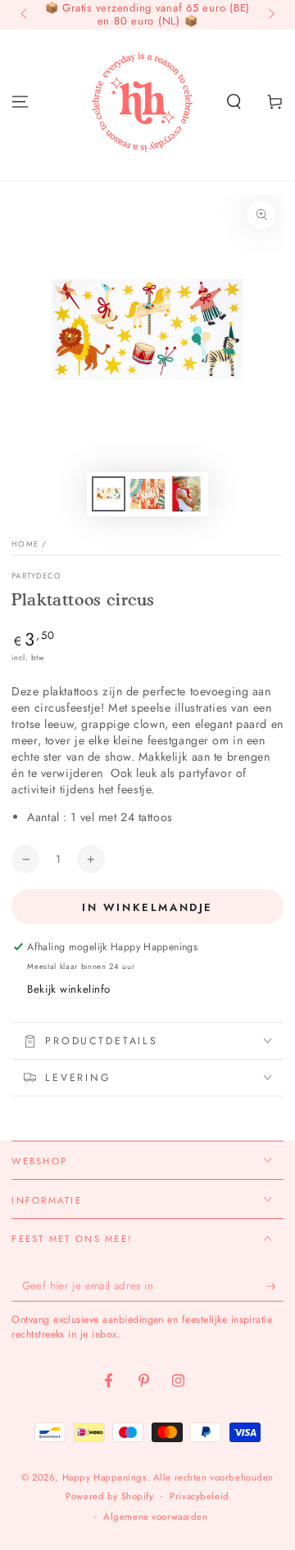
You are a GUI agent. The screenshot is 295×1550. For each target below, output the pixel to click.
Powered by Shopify (109, 1496)
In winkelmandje (147, 907)
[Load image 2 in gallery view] (147, 493)
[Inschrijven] (275, 1286)
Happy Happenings (105, 1477)
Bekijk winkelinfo (69, 989)
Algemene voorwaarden (155, 1516)
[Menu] (20, 101)
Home (25, 544)
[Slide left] (24, 14)
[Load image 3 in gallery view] (187, 493)
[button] (234, 101)
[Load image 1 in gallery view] (109, 493)
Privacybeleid (199, 1496)
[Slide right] (269, 14)
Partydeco (36, 576)
